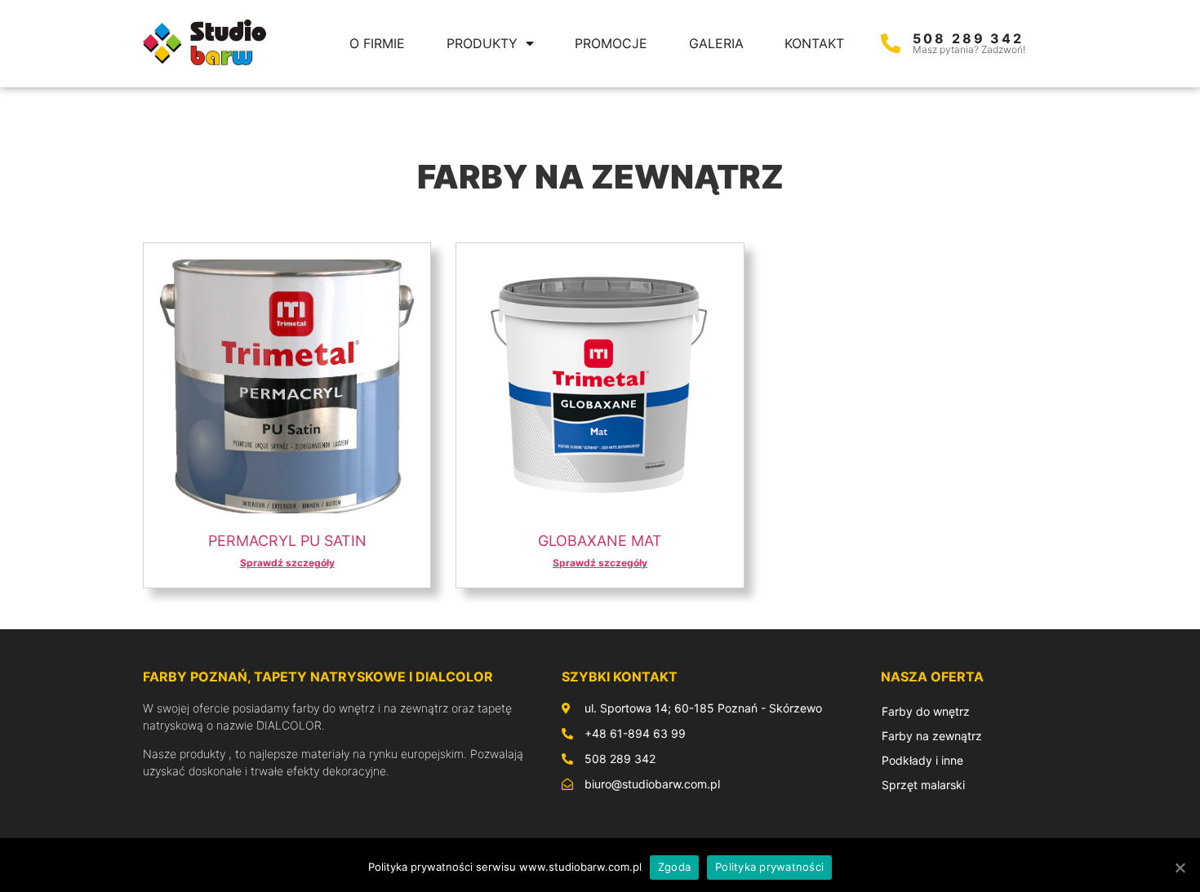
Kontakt (814, 43)
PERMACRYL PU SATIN (287, 540)
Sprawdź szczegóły (287, 563)
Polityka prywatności (769, 866)
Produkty (482, 43)
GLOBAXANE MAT (600, 540)
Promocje (611, 43)
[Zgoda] (1179, 867)
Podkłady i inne (922, 760)
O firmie (377, 43)
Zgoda (674, 866)
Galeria (716, 43)
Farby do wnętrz (926, 711)
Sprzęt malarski (923, 785)
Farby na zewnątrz (932, 736)
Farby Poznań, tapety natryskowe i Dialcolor (318, 676)
